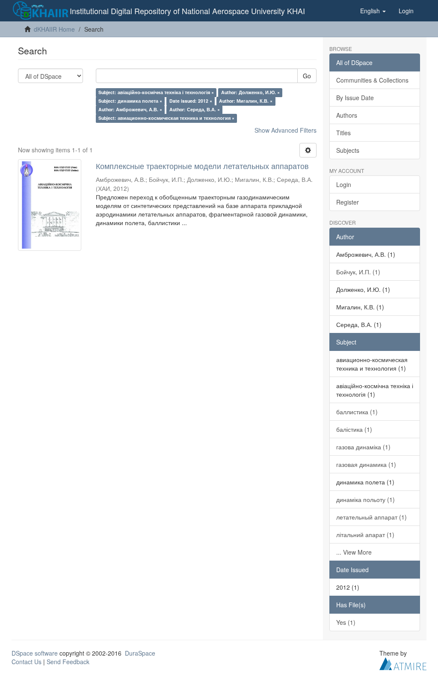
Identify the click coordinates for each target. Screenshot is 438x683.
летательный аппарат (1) (371, 517)
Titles (343, 132)
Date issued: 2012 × (190, 101)
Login (343, 184)
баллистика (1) (357, 411)
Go (307, 75)
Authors (346, 115)
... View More (354, 552)
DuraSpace (140, 653)
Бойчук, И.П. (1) (358, 271)
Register (347, 202)
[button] (373, 10)
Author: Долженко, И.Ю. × (250, 92)
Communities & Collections (372, 80)
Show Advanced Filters (286, 130)
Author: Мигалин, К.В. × (245, 101)
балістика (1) (354, 429)
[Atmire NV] (402, 662)
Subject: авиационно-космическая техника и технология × (166, 118)
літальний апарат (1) (365, 534)
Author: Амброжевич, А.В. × (130, 109)
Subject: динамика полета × (130, 101)
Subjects (347, 150)
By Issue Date (355, 97)
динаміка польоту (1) (365, 499)
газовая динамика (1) (366, 464)
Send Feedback (68, 661)
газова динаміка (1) (363, 446)
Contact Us (26, 661)
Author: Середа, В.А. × (194, 109)
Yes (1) (345, 622)
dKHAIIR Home (54, 29)
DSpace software (35, 653)
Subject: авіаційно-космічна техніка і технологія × (156, 92)
